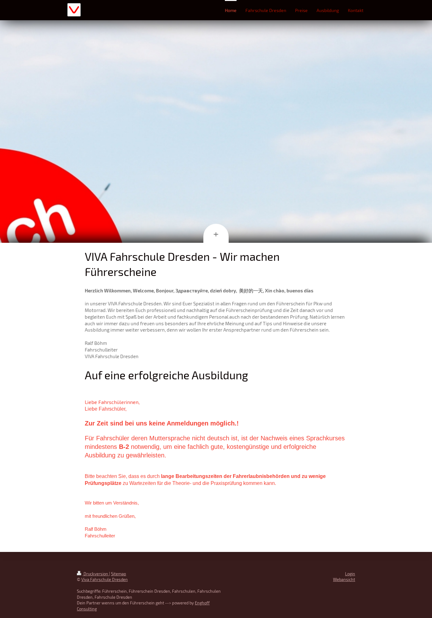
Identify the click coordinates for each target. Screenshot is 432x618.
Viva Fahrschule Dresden (104, 579)
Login (350, 573)
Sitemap (118, 573)
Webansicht (344, 579)
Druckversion (96, 573)
